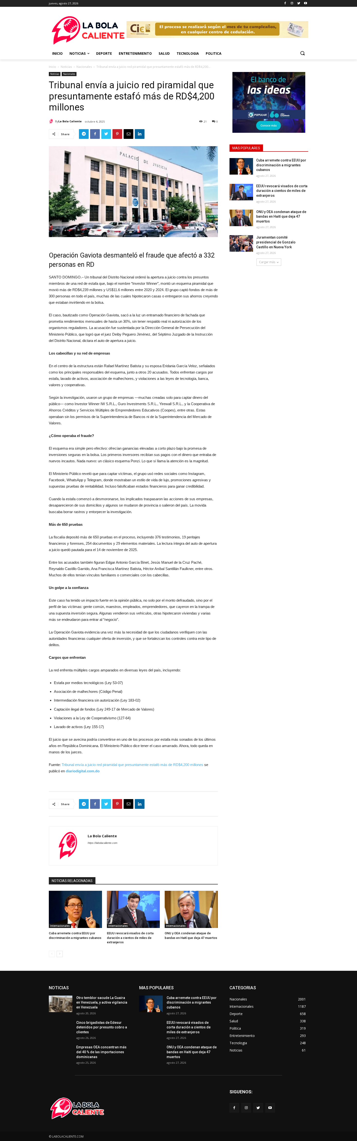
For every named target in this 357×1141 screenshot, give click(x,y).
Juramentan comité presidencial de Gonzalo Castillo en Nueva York (276, 242)
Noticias (77, 53)
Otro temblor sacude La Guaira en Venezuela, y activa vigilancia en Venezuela (101, 1002)
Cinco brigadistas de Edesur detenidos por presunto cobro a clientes (101, 1027)
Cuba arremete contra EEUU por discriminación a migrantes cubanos (281, 165)
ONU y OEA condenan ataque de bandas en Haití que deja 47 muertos (281, 216)
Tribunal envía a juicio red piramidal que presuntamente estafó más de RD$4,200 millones (132, 765)
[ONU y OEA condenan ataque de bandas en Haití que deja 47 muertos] (241, 218)
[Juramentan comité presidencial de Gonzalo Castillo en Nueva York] (241, 243)
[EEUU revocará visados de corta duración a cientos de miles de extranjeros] (241, 192)
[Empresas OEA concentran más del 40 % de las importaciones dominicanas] (60, 1053)
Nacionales (84, 67)
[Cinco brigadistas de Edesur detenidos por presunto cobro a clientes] (60, 1028)
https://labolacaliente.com (102, 842)
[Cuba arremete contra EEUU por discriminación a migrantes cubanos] (241, 166)
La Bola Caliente (70, 121)
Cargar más (267, 262)
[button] (302, 53)
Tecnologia (188, 53)
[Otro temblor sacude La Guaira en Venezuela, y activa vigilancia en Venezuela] (60, 1004)
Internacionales (60, 925)
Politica (213, 53)
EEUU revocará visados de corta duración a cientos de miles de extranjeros (281, 190)
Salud (164, 53)
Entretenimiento (135, 53)
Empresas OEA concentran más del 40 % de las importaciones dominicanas (101, 1052)
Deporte (104, 53)
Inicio (57, 53)
